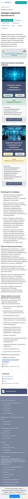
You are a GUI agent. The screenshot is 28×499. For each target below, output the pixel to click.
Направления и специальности (8, 435)
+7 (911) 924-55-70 (8, 376)
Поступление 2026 (6, 438)
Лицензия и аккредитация (9, 469)
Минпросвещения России (9, 447)
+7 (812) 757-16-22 (7, 430)
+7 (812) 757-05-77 (7, 408)
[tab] (7, 20)
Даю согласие (14, 496)
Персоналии (6, 477)
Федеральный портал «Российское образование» (14, 452)
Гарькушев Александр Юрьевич (10, 361)
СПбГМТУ (7, 2)
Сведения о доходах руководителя (11, 482)
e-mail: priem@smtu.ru (8, 413)
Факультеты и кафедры (9, 474)
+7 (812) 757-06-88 (7, 424)
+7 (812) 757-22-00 (7, 410)
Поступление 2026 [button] (21, 2)
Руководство (6, 472)
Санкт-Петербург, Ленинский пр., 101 (11, 403)
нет (5, 381)
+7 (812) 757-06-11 (7, 421)
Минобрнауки (7, 445)
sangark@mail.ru (8, 378)
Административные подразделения (11, 479)
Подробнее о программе (14, 119)
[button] (2, 2)
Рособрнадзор (7, 450)
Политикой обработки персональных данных (13, 494)
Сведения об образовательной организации (13, 467)
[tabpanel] (14, 189)
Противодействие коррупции (10, 484)
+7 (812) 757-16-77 (5, 7)
